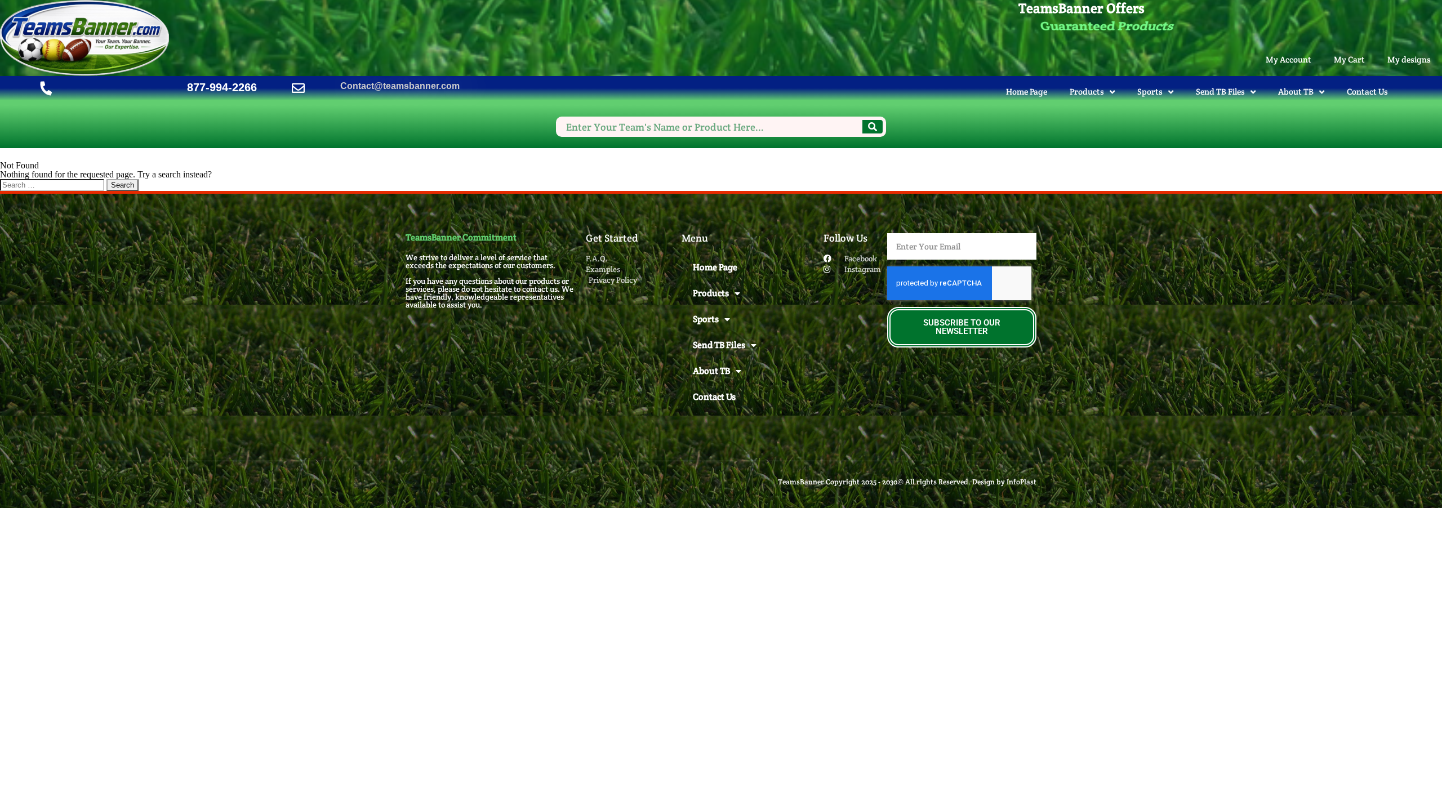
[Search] (872, 126)
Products (1087, 91)
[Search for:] (53, 184)
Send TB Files (1220, 91)
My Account (1288, 59)
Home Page (1026, 91)
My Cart (1349, 59)
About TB (1296, 91)
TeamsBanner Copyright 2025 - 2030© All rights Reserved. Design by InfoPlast (907, 482)
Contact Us (1367, 91)
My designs (1409, 59)
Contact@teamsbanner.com (400, 86)
